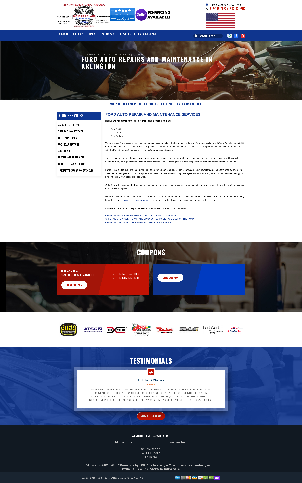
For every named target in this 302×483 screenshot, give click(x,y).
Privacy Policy (139, 478)
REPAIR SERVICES (155, 104)
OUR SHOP (78, 33)
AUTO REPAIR (108, 33)
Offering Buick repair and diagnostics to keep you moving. (141, 215)
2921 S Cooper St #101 (117, 54)
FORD (198, 104)
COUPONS (63, 33)
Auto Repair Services (123, 442)
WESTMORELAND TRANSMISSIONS (127, 104)
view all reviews (151, 416)
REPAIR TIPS (125, 33)
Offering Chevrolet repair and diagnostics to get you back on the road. (149, 219)
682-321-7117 (237, 8)
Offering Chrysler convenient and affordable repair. (138, 222)
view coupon (74, 285)
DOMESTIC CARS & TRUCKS (180, 104)
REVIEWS (92, 33)
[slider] (151, 384)
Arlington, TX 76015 (135, 54)
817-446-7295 (218, 8)
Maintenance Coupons (178, 442)
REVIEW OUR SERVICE (147, 33)
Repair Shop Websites (103, 478)
